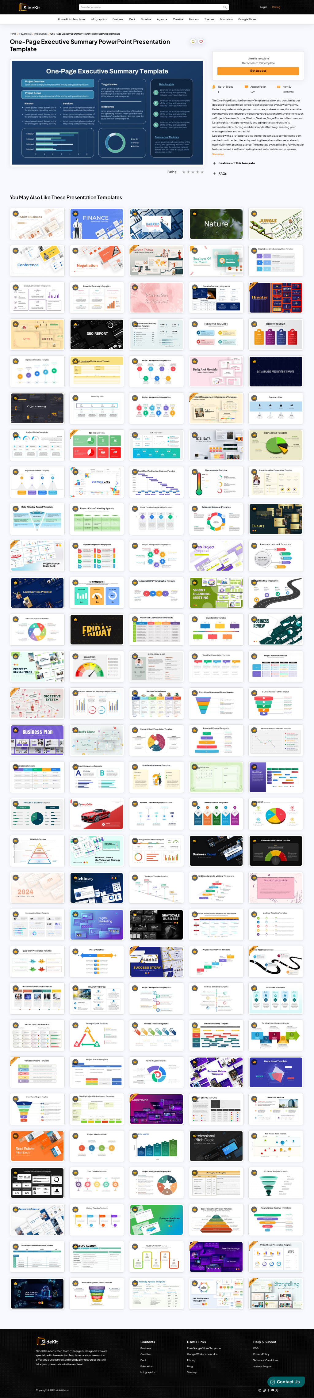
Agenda (162, 19)
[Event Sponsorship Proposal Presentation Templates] (37, 1220)
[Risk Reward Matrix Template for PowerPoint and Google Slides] (276, 1146)
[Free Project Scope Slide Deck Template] (37, 556)
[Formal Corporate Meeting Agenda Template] (37, 1257)
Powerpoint (25, 33)
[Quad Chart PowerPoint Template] (37, 962)
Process (194, 19)
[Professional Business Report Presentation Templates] (216, 851)
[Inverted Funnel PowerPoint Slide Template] (216, 740)
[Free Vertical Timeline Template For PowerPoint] (37, 1072)
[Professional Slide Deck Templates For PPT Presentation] (216, 1146)
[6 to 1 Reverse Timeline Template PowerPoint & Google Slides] (156, 1035)
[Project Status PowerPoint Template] (37, 1035)
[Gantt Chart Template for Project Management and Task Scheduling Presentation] (216, 925)
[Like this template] (201, 42)
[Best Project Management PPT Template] (156, 998)
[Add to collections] (193, 42)
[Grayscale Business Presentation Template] (156, 925)
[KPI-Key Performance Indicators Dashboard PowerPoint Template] (156, 445)
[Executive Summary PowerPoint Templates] (37, 298)
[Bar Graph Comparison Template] (97, 777)
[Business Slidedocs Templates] (216, 1072)
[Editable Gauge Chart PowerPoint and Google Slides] (97, 667)
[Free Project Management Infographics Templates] (216, 408)
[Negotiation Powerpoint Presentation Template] (97, 260)
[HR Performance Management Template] (216, 1294)
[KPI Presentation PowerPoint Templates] (97, 593)
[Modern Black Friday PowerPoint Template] (97, 629)
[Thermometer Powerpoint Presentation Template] (216, 482)
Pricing (276, 7)
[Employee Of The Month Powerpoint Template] (216, 260)
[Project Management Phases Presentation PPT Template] (156, 1257)
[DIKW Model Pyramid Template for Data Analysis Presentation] (37, 851)
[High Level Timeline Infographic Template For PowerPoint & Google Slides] (37, 482)
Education (226, 19)
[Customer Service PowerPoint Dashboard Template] (37, 1183)
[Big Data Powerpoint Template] (216, 445)
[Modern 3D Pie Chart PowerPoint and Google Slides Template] (276, 445)
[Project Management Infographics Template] (156, 1183)
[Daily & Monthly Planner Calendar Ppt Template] (216, 371)
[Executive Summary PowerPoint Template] (216, 298)
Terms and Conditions (265, 1360)
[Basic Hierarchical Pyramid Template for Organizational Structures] (216, 1220)
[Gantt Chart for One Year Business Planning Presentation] (156, 482)
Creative (178, 19)
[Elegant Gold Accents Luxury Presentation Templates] (276, 519)
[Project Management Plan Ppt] (156, 408)
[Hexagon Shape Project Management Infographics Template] (156, 556)
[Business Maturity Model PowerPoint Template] (156, 1146)
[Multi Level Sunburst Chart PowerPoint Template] (156, 740)
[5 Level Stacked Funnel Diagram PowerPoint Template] (276, 703)
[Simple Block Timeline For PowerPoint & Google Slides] (156, 519)
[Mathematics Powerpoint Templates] (97, 740)
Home (13, 33)
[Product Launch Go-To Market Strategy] (97, 851)
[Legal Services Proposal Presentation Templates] (37, 593)
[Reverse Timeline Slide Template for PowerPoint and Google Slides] (156, 814)
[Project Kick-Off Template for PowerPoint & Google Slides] (276, 998)
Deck (132, 19)
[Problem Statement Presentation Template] (156, 777)
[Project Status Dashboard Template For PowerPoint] (37, 445)
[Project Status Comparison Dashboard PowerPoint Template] (37, 814)
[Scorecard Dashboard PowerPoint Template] (37, 925)
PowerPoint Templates (71, 19)
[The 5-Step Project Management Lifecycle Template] (276, 1035)
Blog (190, 1366)
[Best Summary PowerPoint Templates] (276, 408)
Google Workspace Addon (202, 1354)
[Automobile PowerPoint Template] (97, 814)
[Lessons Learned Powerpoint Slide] (276, 556)
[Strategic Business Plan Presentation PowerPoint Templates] (37, 740)
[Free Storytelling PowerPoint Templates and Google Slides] (276, 1294)
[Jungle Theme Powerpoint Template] (276, 224)
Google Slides (247, 19)
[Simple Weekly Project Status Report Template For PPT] (97, 1109)
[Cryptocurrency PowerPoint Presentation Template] (37, 408)
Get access (258, 70)
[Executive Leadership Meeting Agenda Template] (97, 371)
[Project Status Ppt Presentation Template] (216, 1109)
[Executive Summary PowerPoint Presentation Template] (216, 334)
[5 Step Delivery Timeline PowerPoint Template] (216, 814)
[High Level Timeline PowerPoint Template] (37, 371)
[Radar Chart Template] (276, 1072)
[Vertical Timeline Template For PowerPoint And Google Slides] (276, 925)
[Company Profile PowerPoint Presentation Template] (276, 1109)
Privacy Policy (261, 1354)
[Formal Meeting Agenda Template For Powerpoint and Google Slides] (97, 1257)
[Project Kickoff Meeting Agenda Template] (97, 519)
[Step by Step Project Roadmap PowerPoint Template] (216, 962)
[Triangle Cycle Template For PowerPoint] (97, 1035)
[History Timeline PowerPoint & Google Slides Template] (97, 1220)
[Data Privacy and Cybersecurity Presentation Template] (37, 1294)
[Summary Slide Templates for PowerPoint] (97, 408)
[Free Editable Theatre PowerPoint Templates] (276, 298)
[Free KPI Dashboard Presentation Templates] (276, 1257)
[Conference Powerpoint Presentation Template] (37, 260)
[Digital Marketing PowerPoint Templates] (97, 925)
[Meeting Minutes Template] (216, 1183)
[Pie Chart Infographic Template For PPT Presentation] (276, 814)
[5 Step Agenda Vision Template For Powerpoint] (216, 888)
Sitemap (192, 1372)
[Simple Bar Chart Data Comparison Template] (97, 703)
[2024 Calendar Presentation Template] (37, 888)
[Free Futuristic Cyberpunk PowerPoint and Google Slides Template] (156, 1109)
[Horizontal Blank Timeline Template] (216, 629)
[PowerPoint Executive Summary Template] (97, 298)
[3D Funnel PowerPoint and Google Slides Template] (276, 1183)
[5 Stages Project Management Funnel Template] (97, 1294)
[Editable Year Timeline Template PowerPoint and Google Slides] (97, 1183)
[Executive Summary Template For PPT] (276, 260)
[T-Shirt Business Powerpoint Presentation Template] (37, 224)
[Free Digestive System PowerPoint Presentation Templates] (37, 703)
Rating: (172, 171)
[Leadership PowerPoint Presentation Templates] (156, 224)
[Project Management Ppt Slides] (156, 371)
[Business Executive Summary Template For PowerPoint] (276, 334)
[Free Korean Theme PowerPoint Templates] (156, 260)
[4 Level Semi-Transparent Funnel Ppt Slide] (216, 703)
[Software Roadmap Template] (216, 1035)
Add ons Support (262, 1366)
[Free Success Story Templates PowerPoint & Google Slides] (156, 962)
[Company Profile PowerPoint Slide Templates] (97, 998)
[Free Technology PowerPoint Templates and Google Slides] (216, 1257)
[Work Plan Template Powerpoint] (216, 667)
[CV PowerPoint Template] (276, 482)
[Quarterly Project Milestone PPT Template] (97, 1146)
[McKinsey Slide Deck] (97, 888)
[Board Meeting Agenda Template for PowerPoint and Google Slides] (156, 1294)
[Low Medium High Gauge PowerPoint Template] (276, 851)
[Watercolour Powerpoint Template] (156, 298)
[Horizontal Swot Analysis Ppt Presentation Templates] (156, 593)
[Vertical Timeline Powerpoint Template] (216, 998)
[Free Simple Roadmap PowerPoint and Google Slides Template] (276, 962)
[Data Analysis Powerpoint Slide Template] (276, 371)
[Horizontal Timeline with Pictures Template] (37, 998)
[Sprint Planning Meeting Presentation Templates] (216, 593)
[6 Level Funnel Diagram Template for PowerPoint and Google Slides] (37, 1109)
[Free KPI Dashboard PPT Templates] (97, 445)
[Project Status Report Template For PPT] (37, 777)
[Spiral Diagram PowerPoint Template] (156, 1072)
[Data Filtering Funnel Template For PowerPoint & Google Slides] (37, 519)
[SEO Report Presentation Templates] (97, 334)
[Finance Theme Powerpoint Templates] (97, 224)
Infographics (99, 19)
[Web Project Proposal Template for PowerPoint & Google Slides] (216, 556)
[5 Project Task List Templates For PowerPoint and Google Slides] (156, 629)
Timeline (146, 19)
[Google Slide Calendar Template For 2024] (216, 777)
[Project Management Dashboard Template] (156, 851)
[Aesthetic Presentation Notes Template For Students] (276, 888)
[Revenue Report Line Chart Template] (276, 740)
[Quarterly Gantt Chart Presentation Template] (276, 777)
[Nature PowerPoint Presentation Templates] (216, 224)
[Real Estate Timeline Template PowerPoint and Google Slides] (156, 703)
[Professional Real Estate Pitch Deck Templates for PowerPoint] (37, 1146)
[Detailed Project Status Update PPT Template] (97, 1072)
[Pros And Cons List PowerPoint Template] (97, 962)
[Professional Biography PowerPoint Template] (156, 667)
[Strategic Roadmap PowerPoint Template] (276, 593)
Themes (209, 19)
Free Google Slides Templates (204, 1348)
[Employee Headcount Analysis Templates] (156, 1220)
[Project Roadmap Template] (276, 667)
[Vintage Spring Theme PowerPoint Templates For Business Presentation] (37, 334)
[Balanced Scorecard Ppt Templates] (216, 519)
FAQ (255, 1348)
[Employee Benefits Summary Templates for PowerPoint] (37, 629)
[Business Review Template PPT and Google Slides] (276, 629)
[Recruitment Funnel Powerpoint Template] (276, 1220)
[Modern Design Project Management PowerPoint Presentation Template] (97, 556)
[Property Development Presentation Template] (37, 667)
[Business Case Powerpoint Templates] (97, 482)
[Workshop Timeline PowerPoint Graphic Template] (156, 888)
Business (118, 19)
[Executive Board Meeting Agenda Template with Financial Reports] (156, 334)
